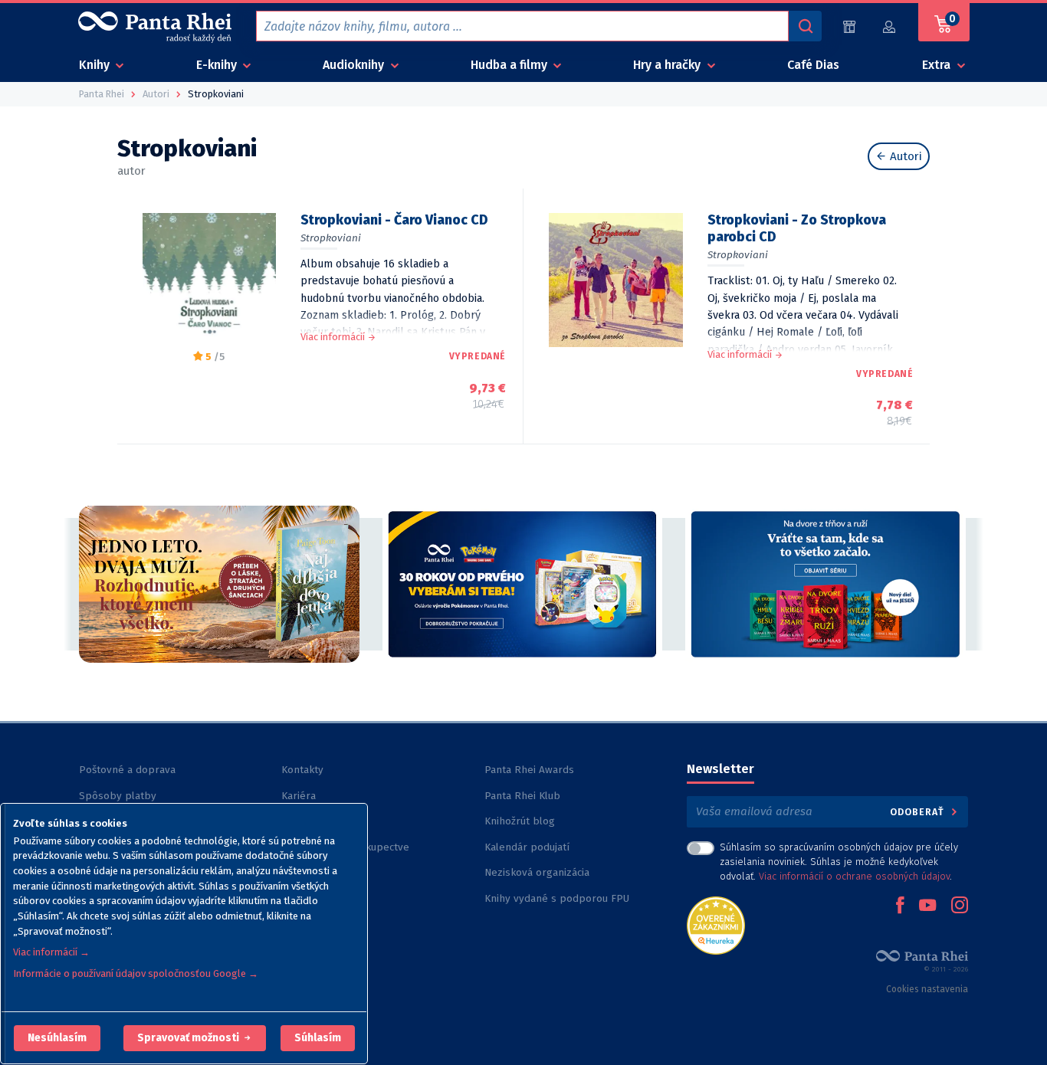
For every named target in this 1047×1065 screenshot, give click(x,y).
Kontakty (302, 769)
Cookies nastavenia (927, 989)
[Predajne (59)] (849, 26)
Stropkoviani (330, 237)
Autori (904, 156)
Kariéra (298, 795)
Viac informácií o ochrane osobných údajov (854, 876)
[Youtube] (927, 906)
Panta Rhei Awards (529, 769)
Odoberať (918, 812)
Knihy (96, 64)
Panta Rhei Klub (522, 795)
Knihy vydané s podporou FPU (556, 898)
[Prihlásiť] (890, 26)
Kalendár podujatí (526, 847)
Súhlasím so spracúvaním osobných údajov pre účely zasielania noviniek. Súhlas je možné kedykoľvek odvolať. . (839, 861)
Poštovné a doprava (127, 769)
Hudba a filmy (510, 64)
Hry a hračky (668, 64)
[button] (57, 1038)
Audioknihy (355, 64)
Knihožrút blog (519, 820)
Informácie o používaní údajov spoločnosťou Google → (135, 973)
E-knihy (218, 64)
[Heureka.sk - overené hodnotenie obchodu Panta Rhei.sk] (716, 924)
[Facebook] (900, 906)
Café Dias (813, 64)
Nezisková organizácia (536, 872)
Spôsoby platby (117, 795)
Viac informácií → (51, 952)
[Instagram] (959, 906)
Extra (937, 64)
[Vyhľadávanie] (805, 26)
